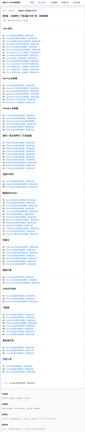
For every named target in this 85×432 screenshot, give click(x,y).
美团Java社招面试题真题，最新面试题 (20, 160)
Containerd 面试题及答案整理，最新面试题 (22, 253)
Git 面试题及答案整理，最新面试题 (19, 366)
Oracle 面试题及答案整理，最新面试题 (20, 203)
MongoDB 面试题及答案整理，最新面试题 (21, 206)
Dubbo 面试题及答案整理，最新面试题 (20, 115)
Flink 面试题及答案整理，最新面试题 (19, 315)
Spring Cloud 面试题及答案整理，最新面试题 (22, 94)
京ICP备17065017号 (15, 429)
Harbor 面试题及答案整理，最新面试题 (20, 256)
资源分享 (65, 2)
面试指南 (42, 2)
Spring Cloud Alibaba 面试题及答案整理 (20, 121)
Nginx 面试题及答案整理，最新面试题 (20, 347)
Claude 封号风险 (7, 408)
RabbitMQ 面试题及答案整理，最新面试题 (21, 184)
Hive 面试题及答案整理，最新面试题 (19, 329)
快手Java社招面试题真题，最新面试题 (20, 157)
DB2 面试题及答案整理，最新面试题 (19, 214)
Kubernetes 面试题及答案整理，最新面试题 (22, 247)
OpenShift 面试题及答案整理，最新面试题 (21, 258)
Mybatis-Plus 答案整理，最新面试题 (19, 225)
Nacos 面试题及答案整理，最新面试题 (20, 299)
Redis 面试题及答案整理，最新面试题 (20, 208)
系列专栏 (12, 11)
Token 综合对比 (19, 408)
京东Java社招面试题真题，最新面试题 (20, 154)
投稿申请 (37, 408)
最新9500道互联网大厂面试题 (18, 20)
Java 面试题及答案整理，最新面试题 (19, 35)
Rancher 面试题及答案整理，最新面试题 (21, 264)
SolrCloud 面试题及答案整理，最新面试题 (21, 280)
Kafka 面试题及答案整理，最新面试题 (20, 181)
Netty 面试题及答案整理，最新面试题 (20, 350)
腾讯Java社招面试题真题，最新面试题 (20, 165)
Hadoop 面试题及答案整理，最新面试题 (20, 320)
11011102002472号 (39, 429)
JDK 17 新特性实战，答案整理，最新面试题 (22, 69)
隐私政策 (20, 398)
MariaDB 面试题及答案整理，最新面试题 (21, 217)
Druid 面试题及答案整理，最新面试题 (20, 127)
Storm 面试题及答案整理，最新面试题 (20, 334)
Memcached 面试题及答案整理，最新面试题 (22, 220)
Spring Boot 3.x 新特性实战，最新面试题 (21, 99)
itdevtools (34, 419)
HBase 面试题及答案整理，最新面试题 (20, 326)
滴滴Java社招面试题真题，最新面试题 (20, 148)
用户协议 (5, 398)
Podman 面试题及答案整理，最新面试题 (21, 261)
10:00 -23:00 (51, 419)
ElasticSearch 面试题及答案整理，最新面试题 (23, 283)
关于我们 (27, 398)
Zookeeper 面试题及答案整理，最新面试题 (22, 301)
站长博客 (76, 2)
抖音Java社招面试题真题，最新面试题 (20, 151)
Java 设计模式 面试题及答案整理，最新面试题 (23, 50)
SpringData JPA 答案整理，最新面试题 (20, 102)
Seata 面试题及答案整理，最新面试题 (20, 130)
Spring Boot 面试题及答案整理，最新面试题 (22, 91)
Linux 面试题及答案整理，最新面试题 (20, 277)
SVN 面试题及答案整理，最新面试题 (19, 369)
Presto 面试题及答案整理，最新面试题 (20, 332)
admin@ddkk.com (15, 419)
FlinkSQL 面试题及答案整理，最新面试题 (21, 323)
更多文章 (29, 408)
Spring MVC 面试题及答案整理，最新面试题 (22, 88)
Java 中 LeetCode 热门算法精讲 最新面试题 (22, 64)
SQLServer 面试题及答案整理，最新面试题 (22, 234)
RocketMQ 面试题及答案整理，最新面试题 (22, 187)
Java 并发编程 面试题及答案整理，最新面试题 (23, 41)
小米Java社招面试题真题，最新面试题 (20, 168)
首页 (32, 2)
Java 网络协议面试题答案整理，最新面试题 (22, 55)
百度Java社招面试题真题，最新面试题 (20, 145)
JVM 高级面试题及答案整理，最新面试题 (21, 38)
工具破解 (53, 2)
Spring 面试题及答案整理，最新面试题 (20, 85)
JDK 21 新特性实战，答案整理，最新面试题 (22, 72)
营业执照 (12, 398)
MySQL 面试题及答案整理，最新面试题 (20, 200)
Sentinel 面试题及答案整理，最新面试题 (21, 118)
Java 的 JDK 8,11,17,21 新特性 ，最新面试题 (22, 52)
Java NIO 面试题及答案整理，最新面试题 (21, 47)
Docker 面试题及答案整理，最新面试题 (20, 250)
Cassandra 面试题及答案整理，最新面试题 (22, 211)
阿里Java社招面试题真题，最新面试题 (20, 143)
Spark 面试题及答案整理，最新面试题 (20, 317)
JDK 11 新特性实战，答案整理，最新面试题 (22, 67)
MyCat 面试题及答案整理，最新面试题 (20, 296)
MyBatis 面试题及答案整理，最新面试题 (21, 223)
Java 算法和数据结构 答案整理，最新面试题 (22, 61)
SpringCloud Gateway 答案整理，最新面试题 (22, 97)
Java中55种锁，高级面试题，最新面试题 (21, 58)
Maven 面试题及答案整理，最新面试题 (20, 372)
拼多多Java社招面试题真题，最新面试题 (21, 162)
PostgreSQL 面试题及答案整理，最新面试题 (22, 228)
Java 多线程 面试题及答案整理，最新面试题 (22, 44)
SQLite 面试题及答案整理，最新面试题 (20, 231)
